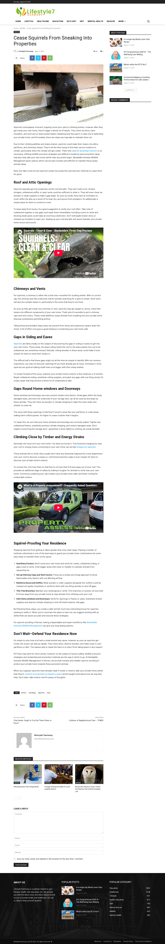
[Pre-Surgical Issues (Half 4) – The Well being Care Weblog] (116, 55)
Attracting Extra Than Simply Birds (26, 787)
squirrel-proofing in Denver (84, 151)
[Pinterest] (44, 58)
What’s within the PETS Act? (135, 64)
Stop (48, 693)
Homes (23, 693)
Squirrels (18, 343)
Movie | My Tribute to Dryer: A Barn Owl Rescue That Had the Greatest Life (87, 789)
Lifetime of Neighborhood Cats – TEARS (86, 720)
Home (16, 28)
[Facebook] (32, 58)
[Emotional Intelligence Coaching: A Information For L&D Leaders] (116, 80)
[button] (148, 21)
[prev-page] (15, 797)
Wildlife (22, 28)
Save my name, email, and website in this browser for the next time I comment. (50, 859)
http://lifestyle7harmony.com (44, 739)
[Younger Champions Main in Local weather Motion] (58, 774)
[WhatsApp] (50, 58)
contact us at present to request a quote (43, 674)
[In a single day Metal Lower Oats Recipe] (116, 42)
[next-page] (19, 797)
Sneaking (32, 693)
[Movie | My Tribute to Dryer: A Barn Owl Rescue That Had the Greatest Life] (89, 774)
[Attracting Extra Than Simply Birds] (28, 774)
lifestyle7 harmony (26, 51)
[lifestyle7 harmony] (15, 51)
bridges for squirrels (86, 447)
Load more (130, 90)
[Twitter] (38, 58)
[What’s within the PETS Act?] (116, 67)
